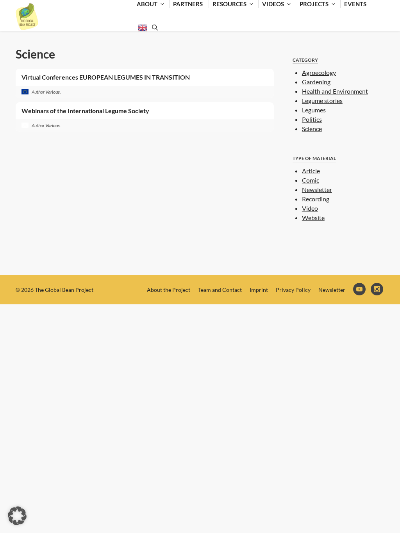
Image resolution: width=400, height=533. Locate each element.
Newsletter (317, 189)
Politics (312, 119)
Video (310, 208)
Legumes (314, 110)
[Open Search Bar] (153, 27)
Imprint (259, 289)
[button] (17, 516)
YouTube (360, 290)
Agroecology (319, 72)
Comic (310, 180)
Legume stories (322, 100)
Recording (315, 199)
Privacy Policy (293, 289)
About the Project (168, 289)
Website (313, 217)
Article (311, 170)
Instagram (377, 290)
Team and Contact (220, 289)
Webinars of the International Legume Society (85, 110)
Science (35, 54)
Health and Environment (335, 91)
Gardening (316, 81)
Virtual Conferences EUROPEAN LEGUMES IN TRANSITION (105, 77)
